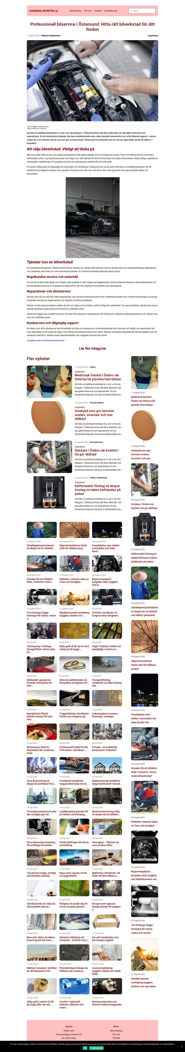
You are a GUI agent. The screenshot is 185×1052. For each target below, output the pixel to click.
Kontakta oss (110, 10)
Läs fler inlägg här (92, 348)
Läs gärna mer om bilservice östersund (45, 340)
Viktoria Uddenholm (51, 35)
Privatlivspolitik (96, 1048)
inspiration (153, 35)
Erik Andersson (96, 442)
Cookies (98, 10)
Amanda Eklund (96, 403)
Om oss (87, 10)
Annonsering (75, 10)
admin (92, 367)
